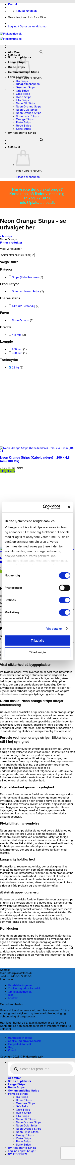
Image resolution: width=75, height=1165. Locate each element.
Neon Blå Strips (26, 103)
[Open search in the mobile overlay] (41, 52)
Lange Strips (16, 1084)
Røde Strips (23, 125)
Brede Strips (16, 1087)
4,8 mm (17, 334)
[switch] (64, 588)
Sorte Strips (23, 128)
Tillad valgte (37, 652)
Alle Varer (14, 52)
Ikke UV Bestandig (23, 305)
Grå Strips (22, 90)
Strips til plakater (19, 1081)
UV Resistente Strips (22, 132)
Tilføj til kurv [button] (7, 471)
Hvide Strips (23, 97)
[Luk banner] (68, 507)
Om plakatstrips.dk (20, 991)
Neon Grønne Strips (28, 106)
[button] (11, 242)
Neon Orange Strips (28, 112)
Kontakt (13, 4)
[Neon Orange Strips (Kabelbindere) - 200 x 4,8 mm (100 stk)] (37, 451)
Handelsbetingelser (20, 985)
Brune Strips (24, 84)
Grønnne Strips (25, 87)
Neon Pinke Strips (27, 116)
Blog (11, 994)
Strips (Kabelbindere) (25, 277)
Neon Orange (20, 320)
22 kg (15, 367)
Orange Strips (25, 119)
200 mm (17, 349)
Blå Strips (22, 81)
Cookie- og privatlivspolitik (24, 988)
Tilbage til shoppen (28, 176)
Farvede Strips (18, 76)
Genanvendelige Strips (23, 1090)
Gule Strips (23, 93)
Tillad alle (37, 640)
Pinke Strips (23, 122)
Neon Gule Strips (27, 109)
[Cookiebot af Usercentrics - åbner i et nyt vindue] (44, 507)
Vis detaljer (54, 628)
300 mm (17, 353)
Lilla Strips (22, 100)
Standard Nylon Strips (25, 291)
